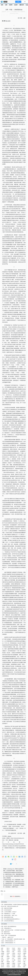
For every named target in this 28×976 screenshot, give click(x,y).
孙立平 (19, 966)
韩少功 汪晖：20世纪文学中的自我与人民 (9, 906)
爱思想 (4, 2)
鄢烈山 (8, 950)
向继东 (13, 953)
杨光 (24, 966)
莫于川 (2, 966)
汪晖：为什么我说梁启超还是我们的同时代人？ (10, 919)
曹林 (2, 950)
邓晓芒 (8, 956)
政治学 (16, 5)
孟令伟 (19, 960)
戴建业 (24, 953)
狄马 (13, 958)
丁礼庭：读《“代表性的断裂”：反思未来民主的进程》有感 (13, 939)
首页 (2, 5)
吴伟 (13, 961)
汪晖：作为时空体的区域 (6, 910)
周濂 (24, 955)
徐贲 (13, 951)
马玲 (2, 958)
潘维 (19, 965)
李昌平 (2, 955)
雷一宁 (24, 960)
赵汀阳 (19, 953)
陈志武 (8, 951)
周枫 (2, 961)
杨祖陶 (2, 953)
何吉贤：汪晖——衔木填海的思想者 (8, 935)
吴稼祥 (13, 963)
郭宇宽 (19, 951)
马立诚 (24, 951)
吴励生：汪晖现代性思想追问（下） (8, 940)
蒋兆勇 (8, 961)
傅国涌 (13, 950)
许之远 (19, 963)
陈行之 (8, 948)
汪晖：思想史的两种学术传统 (7, 917)
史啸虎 (24, 958)
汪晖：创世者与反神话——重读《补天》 (9, 915)
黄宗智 (24, 950)
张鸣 (8, 955)
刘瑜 (24, 961)
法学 (6, 5)
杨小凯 (2, 965)
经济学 (10, 5)
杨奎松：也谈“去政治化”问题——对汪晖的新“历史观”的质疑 (13, 930)
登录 (13, 896)
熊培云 (2, 960)
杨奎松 (13, 955)
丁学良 (24, 948)
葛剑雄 (2, 963)
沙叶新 (19, 961)
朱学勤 (13, 965)
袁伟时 (19, 958)
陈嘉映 (19, 950)
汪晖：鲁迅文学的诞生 (5, 933)
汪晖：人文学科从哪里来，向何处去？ (9, 911)
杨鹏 (2, 956)
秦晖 (2, 948)
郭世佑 (24, 956)
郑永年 (13, 948)
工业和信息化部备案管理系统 (14, 974)
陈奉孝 (19, 956)
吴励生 (8, 965)
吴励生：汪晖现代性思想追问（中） (8, 942)
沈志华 (8, 953)
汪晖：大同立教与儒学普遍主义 (7, 920)
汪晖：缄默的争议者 (5, 931)
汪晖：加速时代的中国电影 (6, 908)
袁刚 (24, 963)
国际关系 (22, 5)
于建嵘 (2, 951)
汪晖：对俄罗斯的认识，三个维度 (8, 913)
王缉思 (13, 956)
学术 (7, 840)
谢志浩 (13, 966)
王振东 (8, 958)
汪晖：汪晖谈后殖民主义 (6, 928)
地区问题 (16, 840)
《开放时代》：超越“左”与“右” (7, 937)
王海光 (19, 955)
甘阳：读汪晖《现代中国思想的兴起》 (9, 926)
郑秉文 (24, 965)
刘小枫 (13, 960)
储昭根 (8, 963)
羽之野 (8, 966)
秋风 (8, 960)
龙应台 (19, 948)
